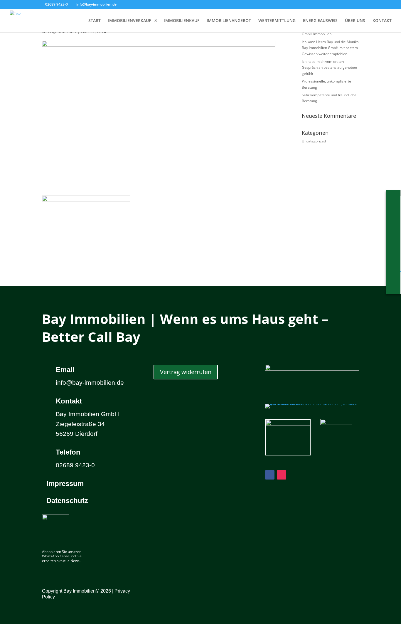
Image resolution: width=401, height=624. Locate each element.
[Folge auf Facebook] (269, 475)
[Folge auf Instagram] (281, 475)
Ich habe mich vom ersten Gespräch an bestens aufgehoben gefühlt (329, 67)
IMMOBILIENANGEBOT (229, 20)
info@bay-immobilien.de (90, 382)
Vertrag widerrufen (185, 372)
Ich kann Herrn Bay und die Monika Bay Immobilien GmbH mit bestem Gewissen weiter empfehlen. (330, 47)
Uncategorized (314, 141)
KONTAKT (382, 20)
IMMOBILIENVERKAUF (129, 20)
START (94, 20)
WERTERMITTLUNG (277, 20)
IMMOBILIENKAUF (181, 20)
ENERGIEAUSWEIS (320, 20)
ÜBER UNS (355, 20)
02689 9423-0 (56, 4)
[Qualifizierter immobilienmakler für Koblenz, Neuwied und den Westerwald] (312, 403)
